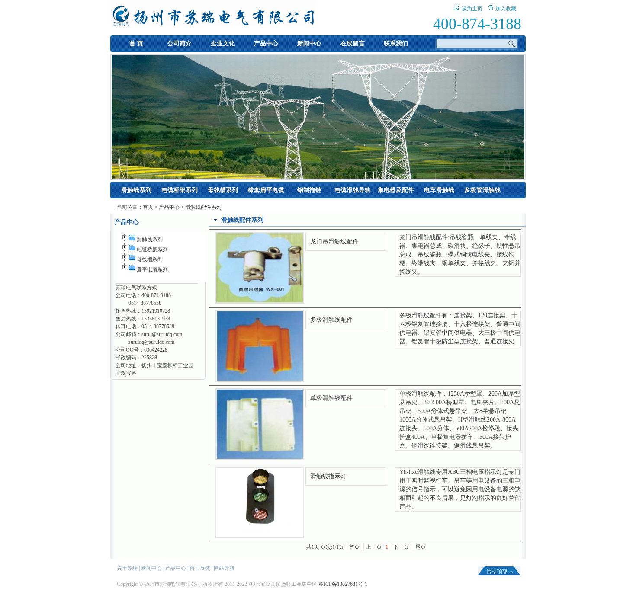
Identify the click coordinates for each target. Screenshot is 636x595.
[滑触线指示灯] (259, 535)
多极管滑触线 (482, 190)
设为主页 (472, 9)
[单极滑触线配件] (259, 457)
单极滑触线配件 (331, 398)
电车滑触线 (439, 190)
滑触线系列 (136, 190)
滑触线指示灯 (328, 476)
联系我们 (396, 43)
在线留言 (352, 43)
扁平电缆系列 (152, 269)
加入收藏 (505, 9)
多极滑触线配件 (331, 320)
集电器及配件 (396, 190)
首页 (148, 207)
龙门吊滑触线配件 (334, 241)
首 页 (136, 43)
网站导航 (224, 568)
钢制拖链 (309, 190)
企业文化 (223, 43)
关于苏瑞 (127, 568)
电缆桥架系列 (179, 190)
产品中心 (266, 43)
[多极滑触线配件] (259, 379)
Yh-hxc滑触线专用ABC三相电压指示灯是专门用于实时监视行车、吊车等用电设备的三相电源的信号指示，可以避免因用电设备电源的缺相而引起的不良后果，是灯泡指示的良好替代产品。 (459, 489)
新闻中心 (309, 43)
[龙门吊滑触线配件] (259, 301)
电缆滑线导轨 (352, 190)
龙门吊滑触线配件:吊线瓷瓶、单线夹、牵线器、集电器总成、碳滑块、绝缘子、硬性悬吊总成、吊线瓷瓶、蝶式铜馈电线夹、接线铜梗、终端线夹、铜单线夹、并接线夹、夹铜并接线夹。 (459, 254)
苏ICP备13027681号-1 (342, 584)
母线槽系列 (223, 190)
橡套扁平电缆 (266, 190)
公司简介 (179, 43)
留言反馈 (200, 568)
